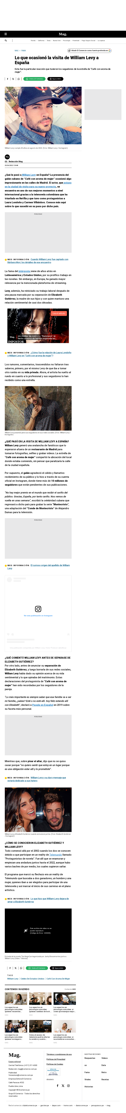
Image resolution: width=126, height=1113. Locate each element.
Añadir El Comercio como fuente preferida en (89, 50)
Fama (87, 1072)
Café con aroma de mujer (58, 979)
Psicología (66, 40)
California (41, 40)
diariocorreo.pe (82, 1105)
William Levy (12, 979)
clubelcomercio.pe (30, 1105)
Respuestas (90, 1058)
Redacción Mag (16, 161)
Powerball (76, 40)
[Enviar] (6, 41)
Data (104, 1065)
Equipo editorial (15, 1062)
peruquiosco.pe (97, 1105)
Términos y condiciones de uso (59, 1054)
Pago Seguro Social (88, 40)
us (86, 1065)
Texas (49, 40)
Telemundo (55, 854)
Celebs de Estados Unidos (32, 979)
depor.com (56, 1105)
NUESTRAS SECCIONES (92, 1054)
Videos (105, 1058)
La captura (101, 40)
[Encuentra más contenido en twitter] (13, 78)
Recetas (105, 1079)
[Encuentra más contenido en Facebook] (7, 78)
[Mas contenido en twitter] (63, 1085)
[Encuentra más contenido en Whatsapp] (18, 78)
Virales (88, 1079)
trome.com (68, 1105)
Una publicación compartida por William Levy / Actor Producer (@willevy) (38, 648)
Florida (33, 40)
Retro (104, 1072)
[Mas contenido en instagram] (68, 1085)
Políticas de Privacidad (56, 1059)
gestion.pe (44, 1105)
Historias (89, 1086)
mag (108, 1105)
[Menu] (7, 34)
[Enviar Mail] (6, 162)
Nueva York (57, 40)
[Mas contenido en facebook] (57, 1085)
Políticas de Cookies (55, 1064)
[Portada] (14, 1059)
